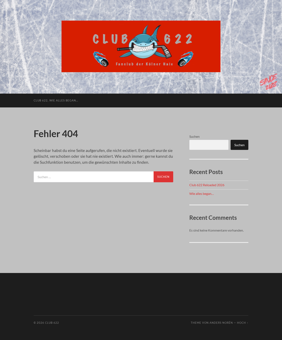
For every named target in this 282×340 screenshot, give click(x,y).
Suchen (194, 136)
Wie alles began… (201, 193)
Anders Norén (221, 322)
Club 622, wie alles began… (56, 100)
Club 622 (52, 322)
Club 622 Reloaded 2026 (206, 185)
